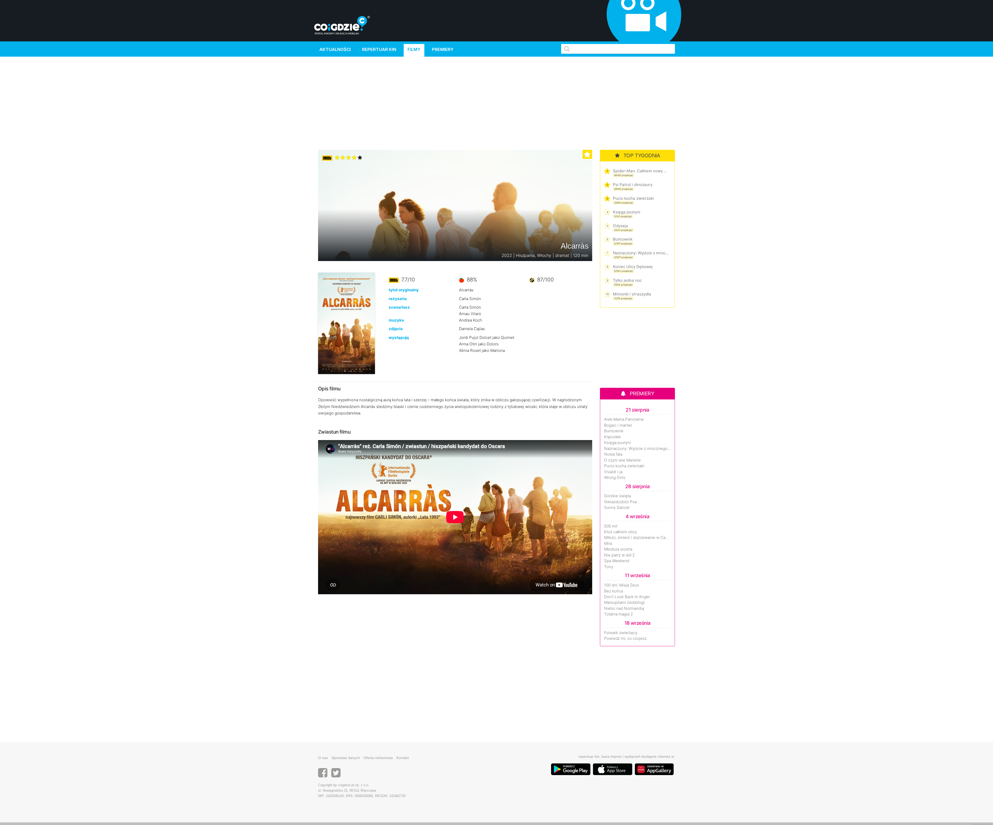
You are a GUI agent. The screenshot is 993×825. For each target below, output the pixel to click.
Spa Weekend (616, 561)
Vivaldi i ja (613, 472)
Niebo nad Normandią (624, 608)
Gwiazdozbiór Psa (620, 502)
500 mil (611, 526)
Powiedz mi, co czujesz (625, 638)
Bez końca (613, 591)
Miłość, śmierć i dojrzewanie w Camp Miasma (637, 537)
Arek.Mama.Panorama (623, 419)
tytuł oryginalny (404, 289)
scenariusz (399, 307)
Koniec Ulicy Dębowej (633, 266)
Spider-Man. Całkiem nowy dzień (640, 170)
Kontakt (402, 758)
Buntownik (623, 239)
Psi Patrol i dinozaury (632, 184)
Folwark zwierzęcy (620, 632)
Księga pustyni (626, 212)
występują (399, 337)
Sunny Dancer (617, 507)
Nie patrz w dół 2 (619, 555)
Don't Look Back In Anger (627, 596)
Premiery (443, 49)
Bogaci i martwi (618, 425)
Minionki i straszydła (632, 294)
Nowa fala (613, 454)
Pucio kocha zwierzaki (633, 198)
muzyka (396, 320)
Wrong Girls (614, 477)
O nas (323, 758)
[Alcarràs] (346, 323)
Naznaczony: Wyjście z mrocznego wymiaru (640, 252)
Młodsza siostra (618, 549)
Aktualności (335, 49)
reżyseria (398, 298)
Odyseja (620, 225)
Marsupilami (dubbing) (624, 602)
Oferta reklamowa (378, 758)
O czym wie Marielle (622, 460)
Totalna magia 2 (618, 614)
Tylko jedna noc (627, 280)
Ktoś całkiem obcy (620, 532)
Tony (608, 566)
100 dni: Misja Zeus (621, 585)
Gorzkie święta (617, 496)
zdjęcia (396, 328)
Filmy (414, 49)
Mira (608, 543)
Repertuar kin (379, 49)
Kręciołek (612, 437)
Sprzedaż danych (346, 758)
